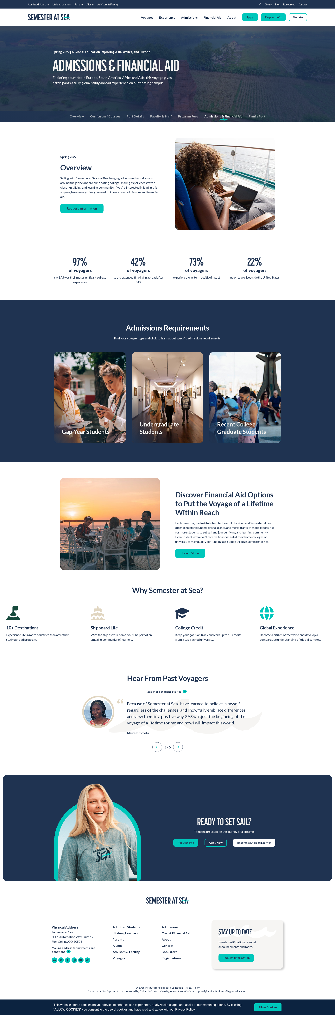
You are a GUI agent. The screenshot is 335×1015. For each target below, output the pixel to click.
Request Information (82, 208)
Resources (289, 4)
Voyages (147, 17)
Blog (277, 4)
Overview (77, 116)
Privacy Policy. (185, 1009)
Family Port (257, 116)
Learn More (190, 553)
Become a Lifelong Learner (254, 842)
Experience (167, 17)
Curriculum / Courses (105, 116)
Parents (79, 4)
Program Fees (188, 116)
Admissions (189, 17)
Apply (250, 17)
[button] (157, 747)
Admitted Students (38, 4)
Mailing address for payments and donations (73, 949)
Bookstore (169, 952)
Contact (302, 4)
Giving (268, 4)
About (232, 17)
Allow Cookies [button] (267, 1007)
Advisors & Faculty (107, 4)
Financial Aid (213, 17)
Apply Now (216, 842)
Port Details (135, 116)
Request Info (273, 17)
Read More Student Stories (163, 691)
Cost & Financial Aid (176, 933)
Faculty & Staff (161, 116)
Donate (298, 17)
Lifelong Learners (62, 4)
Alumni (90, 4)
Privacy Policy (192, 987)
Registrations (171, 958)
